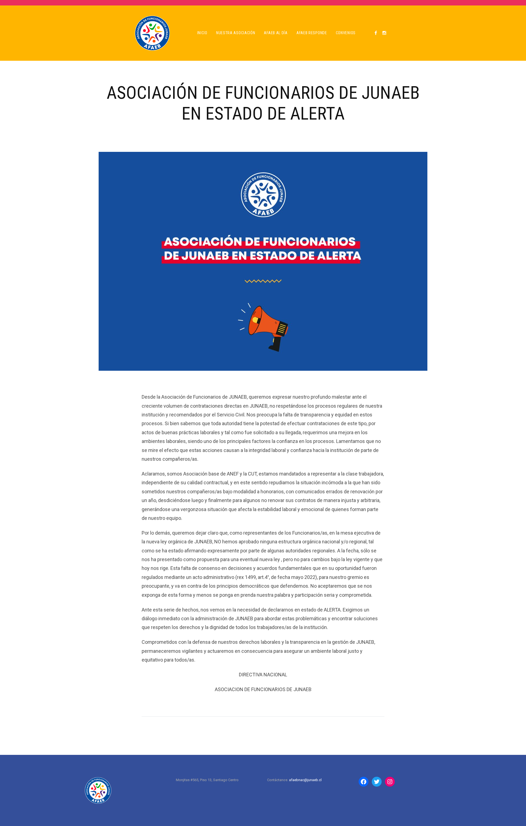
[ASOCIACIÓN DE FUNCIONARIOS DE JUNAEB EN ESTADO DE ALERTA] (263, 260)
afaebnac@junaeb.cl (305, 780)
